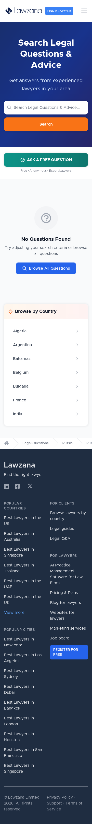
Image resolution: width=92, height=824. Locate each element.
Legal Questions (36, 443)
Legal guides (62, 529)
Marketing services (68, 628)
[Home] (6, 443)
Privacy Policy (60, 797)
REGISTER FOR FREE (65, 652)
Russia (67, 443)
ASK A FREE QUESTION (49, 160)
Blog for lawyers (65, 603)
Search (46, 124)
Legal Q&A (60, 539)
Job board (59, 638)
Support (54, 803)
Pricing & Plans (64, 593)
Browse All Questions (49, 268)
